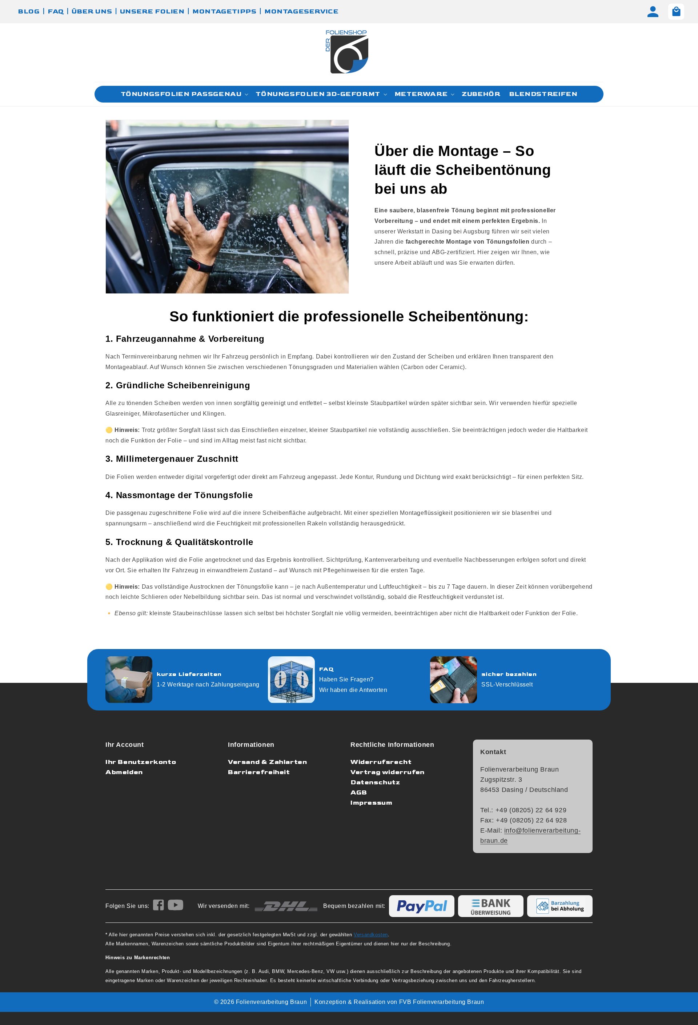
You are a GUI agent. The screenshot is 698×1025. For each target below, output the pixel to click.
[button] (184, 94)
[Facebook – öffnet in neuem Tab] (158, 906)
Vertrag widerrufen (387, 772)
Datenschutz (375, 782)
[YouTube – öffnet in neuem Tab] (175, 906)
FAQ (56, 11)
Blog (29, 11)
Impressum (371, 802)
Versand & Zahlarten (267, 762)
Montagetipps (224, 11)
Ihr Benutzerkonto (140, 762)
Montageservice (301, 11)
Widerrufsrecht (381, 762)
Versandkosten (371, 934)
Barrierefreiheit (259, 772)
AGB (358, 792)
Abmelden (124, 772)
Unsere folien (152, 11)
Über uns (92, 11)
